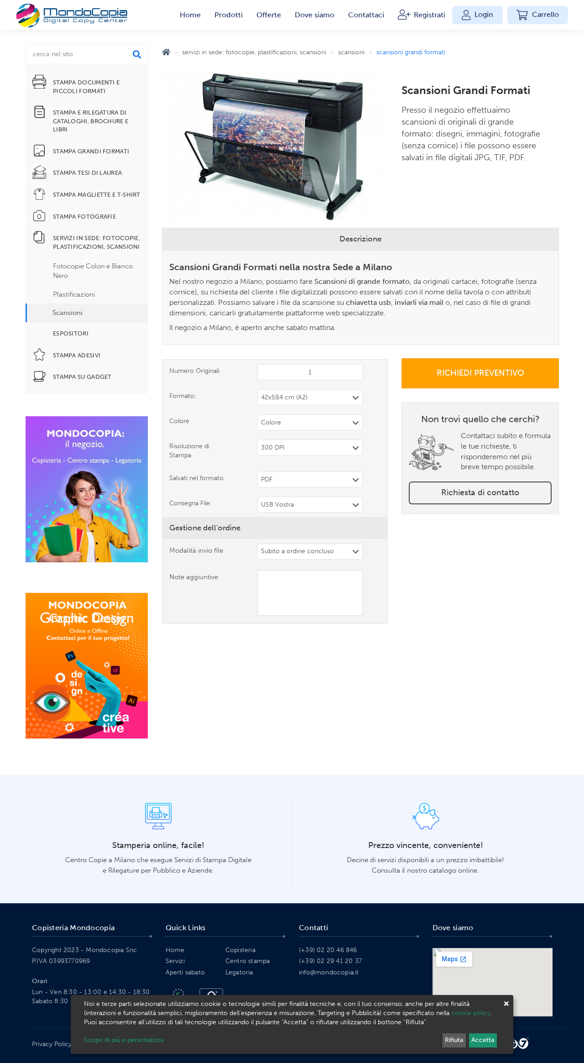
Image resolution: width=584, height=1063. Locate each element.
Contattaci (366, 14)
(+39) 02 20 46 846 (328, 950)
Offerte (268, 14)
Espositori (71, 333)
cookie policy (470, 1013)
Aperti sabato (185, 972)
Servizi (175, 961)
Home (190, 14)
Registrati (428, 14)
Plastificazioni (74, 294)
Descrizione (360, 238)
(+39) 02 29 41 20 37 (330, 961)
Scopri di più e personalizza (123, 1040)
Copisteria (240, 950)
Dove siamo (314, 14)
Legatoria (239, 972)
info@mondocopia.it (329, 972)
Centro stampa (247, 961)
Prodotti (228, 14)
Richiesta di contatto (480, 492)
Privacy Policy (52, 1044)
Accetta (482, 1040)
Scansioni (67, 313)
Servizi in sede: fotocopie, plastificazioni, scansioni (254, 52)
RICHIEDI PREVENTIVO (480, 373)
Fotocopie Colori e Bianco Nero (93, 271)
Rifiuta (454, 1040)
